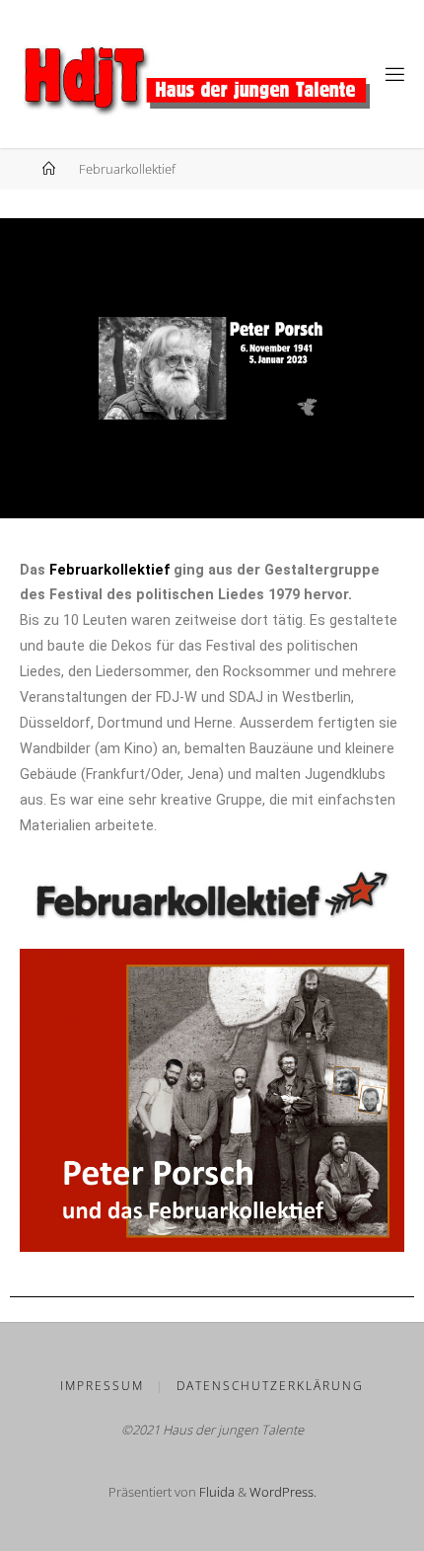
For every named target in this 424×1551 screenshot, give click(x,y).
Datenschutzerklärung (270, 1385)
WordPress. (283, 1492)
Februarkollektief (109, 570)
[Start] (48, 169)
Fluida (215, 1492)
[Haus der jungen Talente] (191, 73)
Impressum (102, 1385)
